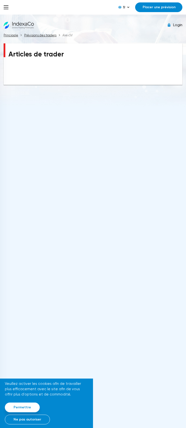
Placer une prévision (159, 7)
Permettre (22, 407)
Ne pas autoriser (27, 419)
